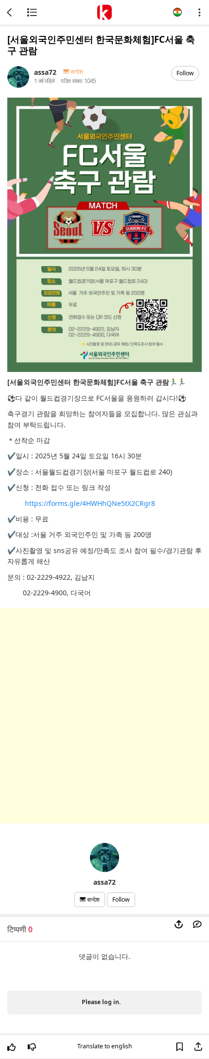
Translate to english (104, 1046)
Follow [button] (185, 73)
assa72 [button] (45, 71)
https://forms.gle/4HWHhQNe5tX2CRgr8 (90, 503)
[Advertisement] (104, 716)
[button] (177, 12)
